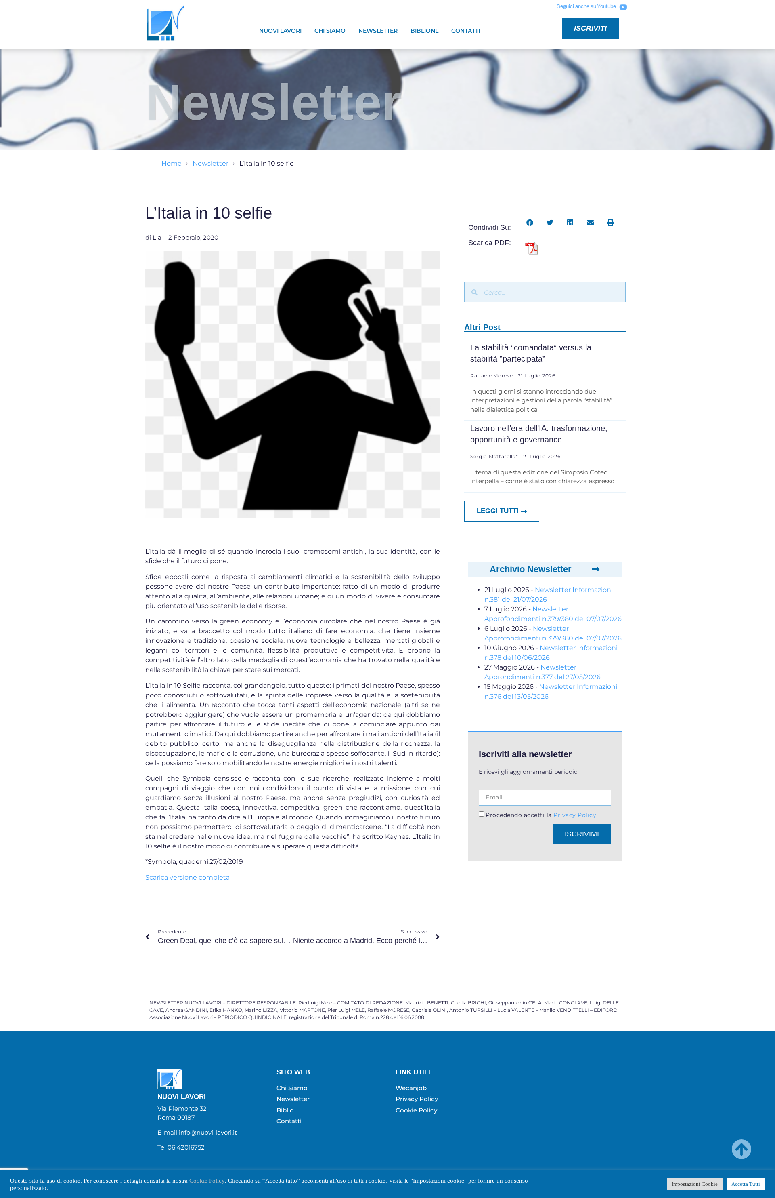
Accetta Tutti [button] (745, 1184)
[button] (530, 222)
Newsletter (378, 30)
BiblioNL (424, 30)
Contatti (465, 30)
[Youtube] (623, 7)
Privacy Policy (574, 815)
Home (171, 163)
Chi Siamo (330, 30)
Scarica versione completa (187, 877)
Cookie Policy (207, 1180)
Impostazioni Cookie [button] (695, 1184)
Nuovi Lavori (280, 30)
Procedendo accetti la (541, 815)
